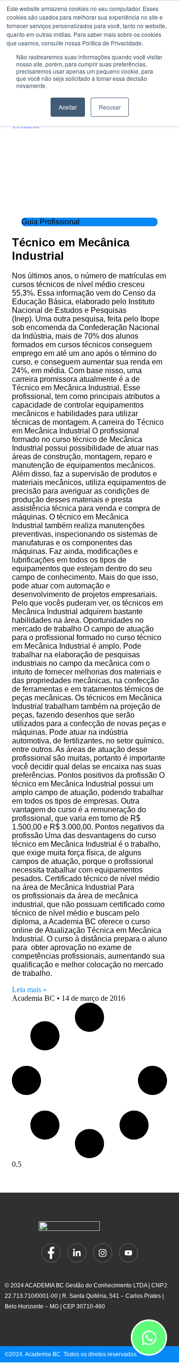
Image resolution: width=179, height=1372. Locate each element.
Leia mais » (29, 989)
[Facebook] (51, 1252)
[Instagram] (102, 1252)
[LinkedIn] (76, 1252)
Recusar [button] (110, 107)
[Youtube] (128, 1252)
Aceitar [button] (68, 107)
